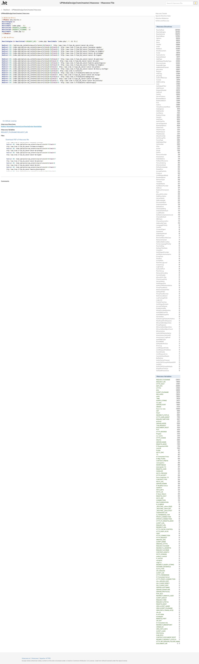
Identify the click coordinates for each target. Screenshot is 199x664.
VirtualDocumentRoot (168, 107)
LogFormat (168, 267)
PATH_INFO (168, 490)
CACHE (168, 448)
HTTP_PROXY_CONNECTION (168, 579)
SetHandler (168, 144)
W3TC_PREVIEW (168, 473)
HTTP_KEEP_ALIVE (168, 531)
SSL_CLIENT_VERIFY (168, 583)
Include (168, 80)
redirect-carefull (168, 556)
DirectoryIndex (168, 63)
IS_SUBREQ (168, 504)
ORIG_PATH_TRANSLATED (168, 610)
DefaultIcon (168, 206)
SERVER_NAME (168, 442)
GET (168, 411)
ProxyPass (168, 256)
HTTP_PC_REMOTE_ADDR (168, 521)
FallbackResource (168, 161)
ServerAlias (168, 316)
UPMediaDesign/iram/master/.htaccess (26, 10)
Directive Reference (162, 18)
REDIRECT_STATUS (168, 415)
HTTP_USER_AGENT (168, 417)
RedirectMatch (168, 100)
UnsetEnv (168, 250)
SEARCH (168, 488)
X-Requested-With (168, 446)
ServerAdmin (168, 281)
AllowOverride (168, 136)
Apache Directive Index (163, 16)
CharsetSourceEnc (168, 221)
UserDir (168, 227)
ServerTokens (168, 96)
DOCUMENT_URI (167, 643)
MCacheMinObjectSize (168, 323)
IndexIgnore (168, 109)
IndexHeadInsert (168, 233)
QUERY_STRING (168, 400)
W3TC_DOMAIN (168, 554)
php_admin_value (168, 194)
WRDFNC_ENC (168, 540)
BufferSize (168, 358)
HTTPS (168, 388)
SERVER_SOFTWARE (168, 587)
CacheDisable (168, 275)
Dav (168, 192)
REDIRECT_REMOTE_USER (168, 596)
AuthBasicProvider (168, 186)
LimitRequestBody (168, 175)
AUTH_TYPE (168, 569)
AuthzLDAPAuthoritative (168, 285)
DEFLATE (168, 386)
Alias (168, 146)
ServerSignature (168, 123)
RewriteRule (38, 126)
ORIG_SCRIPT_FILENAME (168, 608)
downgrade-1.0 (168, 467)
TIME (168, 398)
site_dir (168, 612)
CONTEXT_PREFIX (168, 461)
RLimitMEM (168, 341)
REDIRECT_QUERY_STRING (168, 564)
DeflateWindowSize (168, 370)
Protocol (168, 173)
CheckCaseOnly (168, 279)
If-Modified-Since (168, 486)
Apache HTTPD (45, 658)
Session (168, 117)
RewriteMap (168, 246)
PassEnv (168, 258)
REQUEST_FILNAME (168, 546)
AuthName (168, 113)
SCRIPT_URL (168, 523)
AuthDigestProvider (168, 252)
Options (168, 38)
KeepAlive (168, 169)
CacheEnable (168, 352)
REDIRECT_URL (168, 527)
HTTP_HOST (168, 384)
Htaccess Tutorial (161, 13)
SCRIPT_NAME (168, 542)
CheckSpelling (168, 208)
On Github (6, 121)
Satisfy (168, 94)
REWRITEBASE (168, 465)
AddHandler (168, 111)
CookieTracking (168, 302)
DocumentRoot (168, 202)
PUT (168, 429)
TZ (168, 454)
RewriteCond (19, 126)
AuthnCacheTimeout (168, 360)
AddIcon (168, 188)
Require (168, 71)
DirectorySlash (168, 165)
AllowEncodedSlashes (168, 310)
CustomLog (168, 265)
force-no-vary (168, 409)
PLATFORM (168, 614)
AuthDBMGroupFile (168, 314)
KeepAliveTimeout (168, 368)
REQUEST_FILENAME (9, 132)
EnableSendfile (168, 308)
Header (168, 44)
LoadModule (168, 213)
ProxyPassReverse (168, 294)
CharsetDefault (168, 217)
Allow (168, 40)
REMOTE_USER (168, 469)
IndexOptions (168, 159)
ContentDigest (168, 229)
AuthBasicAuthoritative (168, 254)
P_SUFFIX (168, 558)
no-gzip (168, 402)
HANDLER (168, 471)
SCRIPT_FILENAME (168, 392)
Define (168, 152)
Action (168, 148)
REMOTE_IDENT (168, 604)
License (13, 121)
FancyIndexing (168, 163)
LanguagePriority (168, 225)
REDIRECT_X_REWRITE (168, 548)
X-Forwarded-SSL (168, 623)
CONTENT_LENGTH (168, 552)
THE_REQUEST (168, 425)
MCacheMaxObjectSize (168, 327)
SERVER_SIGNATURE (168, 589)
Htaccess (35, 658)
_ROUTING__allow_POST (168, 510)
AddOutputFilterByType (168, 61)
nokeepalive (168, 463)
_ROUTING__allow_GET (168, 508)
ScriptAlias (168, 260)
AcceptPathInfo (168, 171)
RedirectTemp (168, 115)
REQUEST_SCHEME (168, 550)
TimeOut (168, 181)
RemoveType (168, 179)
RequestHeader (168, 90)
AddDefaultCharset (168, 67)
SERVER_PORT (168, 405)
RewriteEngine (28, 126)
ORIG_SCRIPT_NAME (168, 606)
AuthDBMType (168, 339)
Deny (168, 42)
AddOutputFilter (168, 142)
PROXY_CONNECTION (168, 517)
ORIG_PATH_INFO (168, 629)
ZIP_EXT (168, 621)
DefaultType (168, 235)
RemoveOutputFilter (168, 289)
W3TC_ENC (168, 452)
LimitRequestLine (168, 354)
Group (168, 150)
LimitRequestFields (168, 348)
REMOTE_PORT (168, 618)
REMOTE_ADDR (168, 444)
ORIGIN (168, 407)
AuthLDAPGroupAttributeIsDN (168, 362)
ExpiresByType (168, 65)
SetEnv (168, 105)
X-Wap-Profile (168, 459)
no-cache (168, 436)
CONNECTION (168, 500)
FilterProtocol (168, 132)
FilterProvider (168, 130)
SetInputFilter (168, 292)
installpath (168, 616)
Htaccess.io (26, 658)
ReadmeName (168, 177)
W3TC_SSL (168, 481)
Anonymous (168, 157)
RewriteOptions (168, 125)
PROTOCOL (168, 633)
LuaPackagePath (168, 298)
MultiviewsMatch (168, 296)
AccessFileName (168, 306)
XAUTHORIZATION (168, 502)
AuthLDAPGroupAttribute (168, 366)
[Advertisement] (78, 102)
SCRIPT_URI (168, 573)
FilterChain (168, 127)
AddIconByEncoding (168, 242)
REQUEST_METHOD (168, 419)
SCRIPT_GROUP (168, 598)
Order (168, 46)
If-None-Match (168, 494)
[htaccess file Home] (4, 3)
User (168, 84)
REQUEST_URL (168, 525)
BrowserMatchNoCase (168, 238)
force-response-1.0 (168, 477)
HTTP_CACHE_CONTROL (168, 529)
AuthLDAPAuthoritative (168, 333)
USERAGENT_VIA (168, 513)
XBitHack (168, 219)
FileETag (168, 73)
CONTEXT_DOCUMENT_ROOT (168, 637)
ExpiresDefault (168, 57)
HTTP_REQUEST (168, 537)
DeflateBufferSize (168, 343)
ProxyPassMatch (168, 287)
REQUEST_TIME (168, 600)
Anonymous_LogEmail (168, 337)
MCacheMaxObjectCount (168, 329)
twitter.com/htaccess (162, 21)
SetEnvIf (168, 92)
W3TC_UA (168, 492)
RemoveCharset (168, 240)
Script (168, 53)
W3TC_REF (168, 498)
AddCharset (168, 88)
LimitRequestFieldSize (168, 350)
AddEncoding (168, 82)
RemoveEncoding (168, 273)
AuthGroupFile (168, 138)
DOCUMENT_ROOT (168, 427)
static (168, 396)
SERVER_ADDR (168, 423)
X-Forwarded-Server (168, 577)
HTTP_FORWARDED (168, 575)
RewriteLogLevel (168, 262)
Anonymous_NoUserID (168, 335)
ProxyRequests (168, 325)
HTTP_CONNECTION (168, 535)
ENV (168, 390)
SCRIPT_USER (168, 631)
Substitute (168, 231)
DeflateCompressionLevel (168, 215)
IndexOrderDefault (168, 211)
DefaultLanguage (168, 167)
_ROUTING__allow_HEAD (168, 506)
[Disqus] (78, 214)
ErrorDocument (168, 51)
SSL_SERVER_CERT (168, 581)
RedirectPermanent (168, 190)
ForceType (168, 140)
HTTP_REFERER (168, 432)
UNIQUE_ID (168, 627)
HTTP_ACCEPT (168, 475)
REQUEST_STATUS (168, 602)
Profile (168, 450)
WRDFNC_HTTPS (168, 544)
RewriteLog (168, 271)
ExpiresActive (168, 55)
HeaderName (168, 184)
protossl (168, 421)
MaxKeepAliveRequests (168, 321)
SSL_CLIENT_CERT (168, 585)
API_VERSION (168, 571)
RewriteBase (11, 126)
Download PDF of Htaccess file (17, 140)
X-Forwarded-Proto (168, 456)
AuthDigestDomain (168, 304)
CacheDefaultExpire (168, 356)
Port (168, 103)
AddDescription (168, 196)
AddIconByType (168, 223)
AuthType (168, 119)
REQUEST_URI (22, 132)
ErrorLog (168, 346)
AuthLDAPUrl (168, 269)
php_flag (168, 76)
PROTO (168, 440)
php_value (168, 69)
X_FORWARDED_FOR (168, 515)
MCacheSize (168, 331)
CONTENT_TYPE (168, 479)
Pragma (168, 434)
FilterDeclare (168, 134)
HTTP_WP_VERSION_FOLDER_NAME (168, 642)
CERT (168, 533)
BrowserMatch (168, 98)
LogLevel (168, 300)
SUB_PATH (168, 635)
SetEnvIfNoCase (168, 78)
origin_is (168, 562)
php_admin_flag (168, 277)
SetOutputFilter (168, 86)
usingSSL (168, 560)
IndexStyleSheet (168, 204)
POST (168, 413)
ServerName (168, 198)
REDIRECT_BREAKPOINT (168, 625)
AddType (168, 59)
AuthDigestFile (168, 283)
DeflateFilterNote (168, 248)
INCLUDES (168, 394)
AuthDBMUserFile (168, 312)
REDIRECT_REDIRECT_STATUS (168, 639)
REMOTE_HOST (168, 496)
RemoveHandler (168, 154)
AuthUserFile (168, 121)
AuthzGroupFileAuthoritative (168, 319)
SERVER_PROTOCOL (168, 591)
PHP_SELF (168, 594)
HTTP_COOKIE (168, 438)
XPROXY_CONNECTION (168, 519)
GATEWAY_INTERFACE (168, 567)
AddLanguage (168, 200)
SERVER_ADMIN (168, 483)
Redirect (6, 10)
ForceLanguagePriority (168, 244)
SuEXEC (168, 364)
